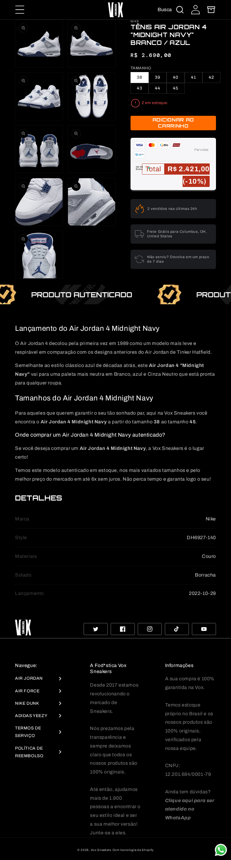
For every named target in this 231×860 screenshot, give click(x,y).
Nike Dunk (27, 703)
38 (139, 77)
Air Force (27, 691)
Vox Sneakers (101, 850)
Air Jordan (29, 678)
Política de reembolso (29, 752)
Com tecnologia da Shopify (133, 850)
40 (175, 77)
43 (139, 88)
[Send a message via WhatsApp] (221, 850)
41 (193, 77)
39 (157, 77)
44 (157, 88)
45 (175, 88)
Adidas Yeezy (31, 715)
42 (211, 77)
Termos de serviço (28, 732)
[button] (20, 9)
